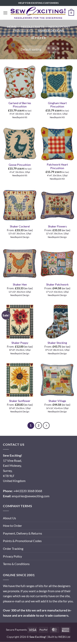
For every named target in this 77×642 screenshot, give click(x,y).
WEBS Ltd (64, 636)
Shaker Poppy (19, 342)
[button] (5, 13)
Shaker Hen (20, 284)
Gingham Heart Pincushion (57, 105)
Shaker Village (57, 400)
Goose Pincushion (20, 164)
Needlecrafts (32, 27)
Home (12, 27)
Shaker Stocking (57, 342)
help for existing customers (38, 2)
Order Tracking (13, 548)
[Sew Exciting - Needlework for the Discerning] (38, 13)
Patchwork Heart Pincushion (57, 166)
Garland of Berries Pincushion (19, 105)
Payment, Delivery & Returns (22, 533)
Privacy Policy (12, 556)
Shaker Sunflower (19, 400)
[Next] (46, 425)
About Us (9, 518)
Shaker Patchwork (57, 284)
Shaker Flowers (57, 226)
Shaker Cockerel (20, 226)
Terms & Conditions (16, 564)
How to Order (12, 525)
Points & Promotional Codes (22, 541)
